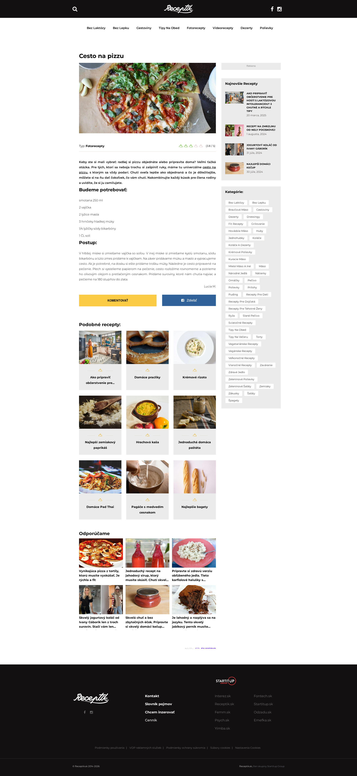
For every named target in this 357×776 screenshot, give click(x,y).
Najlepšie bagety (194, 507)
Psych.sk (222, 720)
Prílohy (252, 287)
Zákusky (234, 393)
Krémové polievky (240, 252)
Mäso (262, 266)
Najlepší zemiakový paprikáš (100, 445)
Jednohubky (236, 238)
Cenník (151, 720)
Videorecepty (223, 28)
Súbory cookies (220, 747)
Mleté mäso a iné (240, 266)
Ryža (232, 315)
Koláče (257, 238)
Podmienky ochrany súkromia (185, 747)
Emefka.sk (262, 720)
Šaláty (251, 393)
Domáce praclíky (147, 377)
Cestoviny (143, 28)
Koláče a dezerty (240, 245)
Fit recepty (236, 224)
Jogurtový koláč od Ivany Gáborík (262, 147)
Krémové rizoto (195, 377)
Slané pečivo (251, 315)
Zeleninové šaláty (240, 386)
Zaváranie (266, 365)
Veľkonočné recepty (242, 358)
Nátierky (260, 273)
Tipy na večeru (238, 337)
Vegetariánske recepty (243, 344)
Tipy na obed (169, 28)
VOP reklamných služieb (145, 747)
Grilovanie (258, 224)
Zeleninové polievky (241, 379)
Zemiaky (265, 386)
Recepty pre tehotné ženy (245, 308)
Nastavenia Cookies (247, 747)
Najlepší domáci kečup (258, 165)
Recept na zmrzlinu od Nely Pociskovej (261, 128)
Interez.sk (223, 696)
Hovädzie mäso (238, 231)
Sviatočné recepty (241, 322)
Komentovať (117, 300)
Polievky (266, 28)
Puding (233, 294)
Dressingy (253, 216)
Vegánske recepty (240, 351)
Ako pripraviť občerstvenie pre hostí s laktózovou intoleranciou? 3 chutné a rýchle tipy (261, 102)
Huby (259, 231)
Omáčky (234, 280)
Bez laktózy (96, 28)
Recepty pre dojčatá (242, 301)
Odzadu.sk (262, 712)
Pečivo (252, 280)
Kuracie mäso (237, 259)
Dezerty (247, 28)
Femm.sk (222, 712)
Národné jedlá (238, 273)
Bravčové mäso (238, 209)
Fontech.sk (263, 696)
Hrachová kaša (147, 442)
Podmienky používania (109, 747)
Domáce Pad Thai (100, 507)
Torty (259, 337)
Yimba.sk (222, 728)
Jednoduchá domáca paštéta (194, 445)
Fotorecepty (196, 28)
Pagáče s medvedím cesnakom (147, 509)
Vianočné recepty (240, 365)
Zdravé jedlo (237, 372)
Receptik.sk (224, 704)
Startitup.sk (263, 704)
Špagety (234, 400)
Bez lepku (121, 28)
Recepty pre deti (257, 294)
